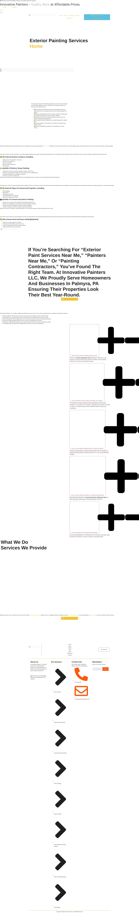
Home (61, 15)
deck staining (93, 615)
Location (77, 15)
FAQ (15, 7)
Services (66, 15)
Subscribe (105, 669)
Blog (13, 7)
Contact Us (69, 18)
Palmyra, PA (46, 146)
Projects (71, 15)
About (4, 7)
